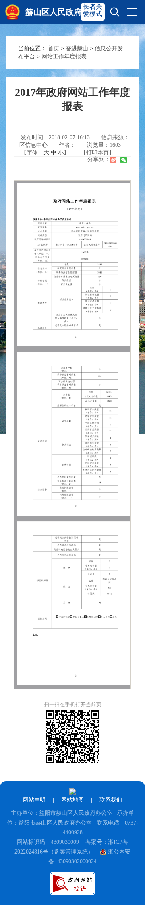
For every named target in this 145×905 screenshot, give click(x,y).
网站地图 (72, 800)
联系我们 (110, 800)
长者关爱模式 (92, 10)
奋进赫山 (77, 48)
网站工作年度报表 (64, 56)
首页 (53, 48)
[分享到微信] (123, 160)
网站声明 (34, 800)
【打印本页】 (97, 153)
